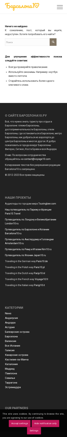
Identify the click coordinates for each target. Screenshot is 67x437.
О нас (8, 155)
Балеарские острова (17, 331)
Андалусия (11, 318)
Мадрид (10, 368)
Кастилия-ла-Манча (17, 359)
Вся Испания (12, 345)
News (8, 313)
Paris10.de (42, 261)
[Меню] (57, 7)
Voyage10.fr (41, 279)
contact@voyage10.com (37, 159)
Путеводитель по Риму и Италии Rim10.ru (28, 249)
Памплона (11, 373)
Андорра (10, 322)
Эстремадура (13, 387)
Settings (34, 430)
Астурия (10, 327)
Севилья (10, 378)
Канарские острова (16, 354)
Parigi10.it (39, 285)
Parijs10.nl (39, 273)
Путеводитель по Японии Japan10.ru (25, 255)
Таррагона (11, 382)
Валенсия (10, 341)
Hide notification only (45, 423)
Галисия (9, 350)
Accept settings (19, 423)
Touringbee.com (47, 203)
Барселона (11, 336)
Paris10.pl (39, 267)
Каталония (11, 364)
